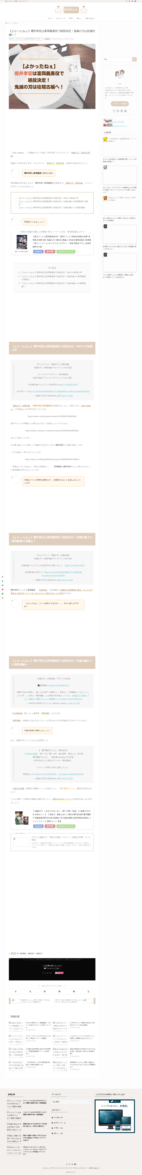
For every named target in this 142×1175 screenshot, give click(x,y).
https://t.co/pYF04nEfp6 (37, 391)
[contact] (135, 1)
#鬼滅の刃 (51, 391)
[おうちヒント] (71, 9)
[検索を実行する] (134, 59)
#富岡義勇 (23, 953)
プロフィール (55, 1168)
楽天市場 (50, 251)
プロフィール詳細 (119, 104)
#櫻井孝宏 (31, 953)
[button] (16, 991)
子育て (58, 1128)
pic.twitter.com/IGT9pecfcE (71, 699)
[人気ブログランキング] (108, 126)
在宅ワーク (60, 1123)
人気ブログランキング (120, 126)
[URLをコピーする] (88, 991)
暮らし (58, 1133)
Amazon (38, 251)
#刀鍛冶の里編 (31, 754)
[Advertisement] (52, 128)
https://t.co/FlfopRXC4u (59, 685)
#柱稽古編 (60, 391)
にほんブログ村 (118, 122)
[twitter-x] (126, 1)
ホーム (46, 1168)
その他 (47, 39)
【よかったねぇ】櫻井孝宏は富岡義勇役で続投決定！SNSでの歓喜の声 (52, 272)
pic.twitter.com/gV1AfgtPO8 (53, 576)
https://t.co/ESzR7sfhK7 (68, 385)
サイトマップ (66, 1168)
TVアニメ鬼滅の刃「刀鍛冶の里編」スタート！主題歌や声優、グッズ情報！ (61, 838)
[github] (132, 1)
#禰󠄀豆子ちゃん (42, 699)
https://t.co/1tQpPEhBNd (46, 774)
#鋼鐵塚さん (54, 699)
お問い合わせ (93, 1168)
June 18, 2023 (67, 396)
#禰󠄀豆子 (32, 699)
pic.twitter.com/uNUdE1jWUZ (78, 391)
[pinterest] (129, 1)
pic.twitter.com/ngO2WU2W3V (71, 774)
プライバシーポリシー (80, 1168)
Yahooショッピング (65, 251)
